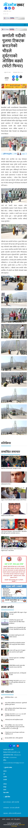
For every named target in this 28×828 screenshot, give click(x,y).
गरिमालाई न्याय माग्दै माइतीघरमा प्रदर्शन (14, 720)
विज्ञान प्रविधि (6, 792)
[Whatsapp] (17, 79)
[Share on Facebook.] (13, 76)
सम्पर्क (12, 819)
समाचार (4, 771)
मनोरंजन (5, 784)
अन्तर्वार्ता (5, 780)
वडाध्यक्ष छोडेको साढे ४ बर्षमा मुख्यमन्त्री (14, 738)
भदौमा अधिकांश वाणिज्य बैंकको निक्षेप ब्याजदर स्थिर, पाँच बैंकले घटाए (15, 709)
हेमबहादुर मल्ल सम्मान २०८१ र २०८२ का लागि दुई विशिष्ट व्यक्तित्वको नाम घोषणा (15, 715)
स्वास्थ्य (4, 790)
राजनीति (5, 777)
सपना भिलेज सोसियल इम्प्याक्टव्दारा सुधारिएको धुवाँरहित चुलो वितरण (16, 703)
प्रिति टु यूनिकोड (17, 819)
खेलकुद (4, 787)
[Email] (20, 76)
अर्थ (4, 774)
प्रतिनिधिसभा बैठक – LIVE (11, 697)
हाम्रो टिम (3, 819)
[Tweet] (17, 76)
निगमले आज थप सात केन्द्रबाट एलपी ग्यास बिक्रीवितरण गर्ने (14, 733)
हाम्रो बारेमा (8, 819)
